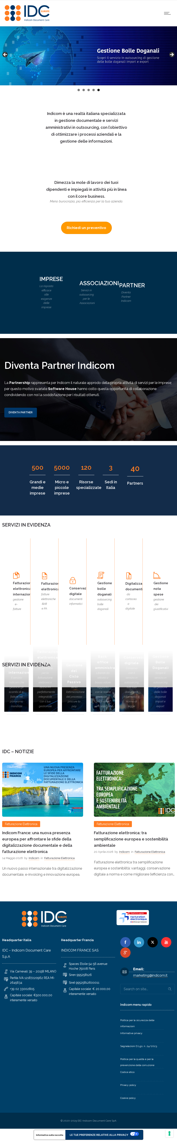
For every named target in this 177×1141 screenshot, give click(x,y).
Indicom (32, 851)
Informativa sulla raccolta (49, 1135)
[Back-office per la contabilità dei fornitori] (103, 708)
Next (171, 55)
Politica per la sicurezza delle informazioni (137, 1023)
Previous (5, 55)
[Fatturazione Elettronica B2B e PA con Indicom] (45, 708)
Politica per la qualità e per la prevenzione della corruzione (137, 1062)
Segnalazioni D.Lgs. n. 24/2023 (138, 1046)
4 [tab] (93, 90)
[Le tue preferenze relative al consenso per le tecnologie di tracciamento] (169, 1133)
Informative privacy (131, 1033)
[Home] (28, 21)
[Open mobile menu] (168, 13)
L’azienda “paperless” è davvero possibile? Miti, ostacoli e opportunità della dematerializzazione (134, 839)
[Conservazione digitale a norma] (131, 708)
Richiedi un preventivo (86, 228)
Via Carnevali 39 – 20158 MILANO (33, 971)
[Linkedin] (139, 942)
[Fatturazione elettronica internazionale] (16, 708)
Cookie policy (128, 1098)
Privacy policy (128, 1085)
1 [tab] (78, 90)
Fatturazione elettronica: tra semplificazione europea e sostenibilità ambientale (39, 839)
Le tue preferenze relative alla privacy (99, 1134)
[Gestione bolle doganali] (160, 708)
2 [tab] (83, 90)
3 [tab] (88, 90)
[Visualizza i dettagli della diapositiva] (88, 55)
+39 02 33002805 (22, 989)
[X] (152, 942)
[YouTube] (166, 942)
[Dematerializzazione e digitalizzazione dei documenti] (74, 708)
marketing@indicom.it (150, 975)
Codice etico (127, 1072)
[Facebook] (125, 942)
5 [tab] (98, 90)
